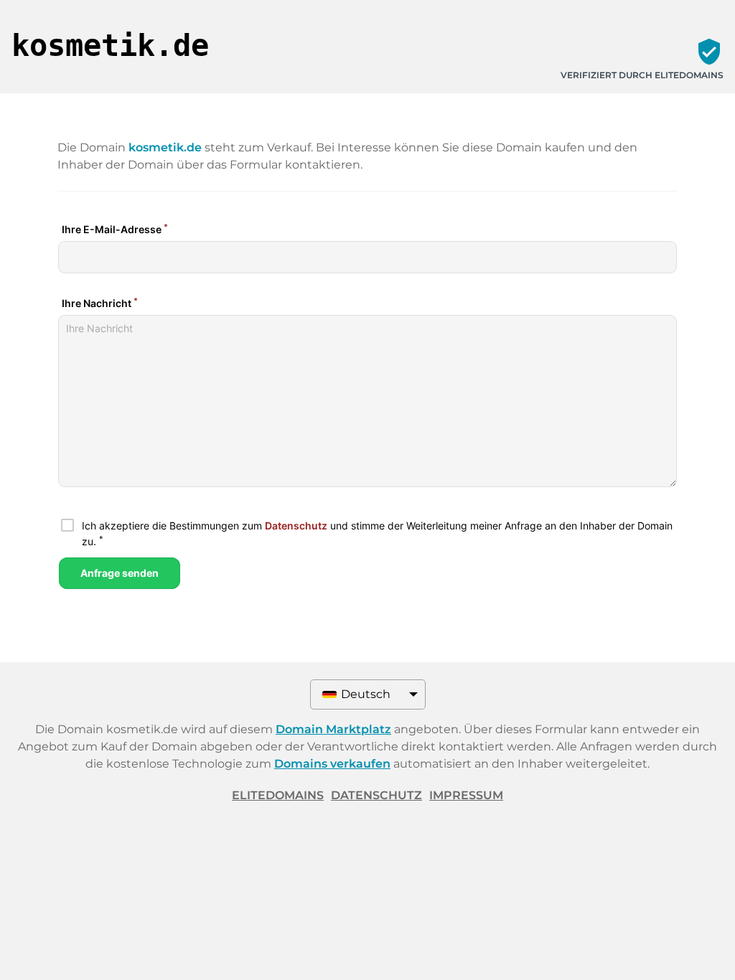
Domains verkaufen (332, 764)
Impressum (466, 795)
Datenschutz (376, 795)
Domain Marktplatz (333, 729)
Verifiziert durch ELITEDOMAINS (642, 75)
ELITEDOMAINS (278, 795)
